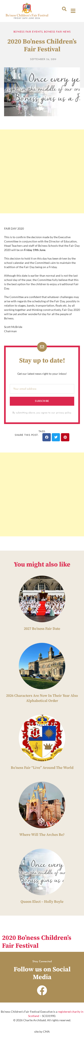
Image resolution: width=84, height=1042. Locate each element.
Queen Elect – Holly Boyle (42, 901)
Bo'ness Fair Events (28, 32)
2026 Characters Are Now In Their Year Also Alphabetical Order (42, 698)
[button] (64, 9)
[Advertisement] (42, 171)
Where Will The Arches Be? (42, 834)
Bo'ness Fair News (57, 32)
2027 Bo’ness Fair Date (42, 628)
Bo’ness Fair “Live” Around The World (42, 767)
